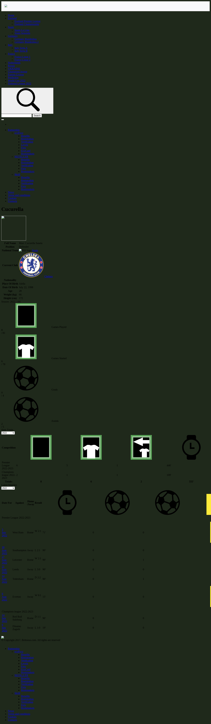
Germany (13, 36)
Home (11, 15)
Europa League (16, 74)
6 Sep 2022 (4, 627)
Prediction (13, 77)
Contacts (12, 201)
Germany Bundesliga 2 (27, 42)
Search (37, 115)
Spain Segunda (22, 33)
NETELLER (21, 156)
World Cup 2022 (16, 80)
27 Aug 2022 (4, 559)
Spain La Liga (22, 30)
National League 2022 (19, 83)
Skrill (17, 174)
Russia (11, 65)
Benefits (25, 135)
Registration (27, 138)
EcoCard (25, 150)
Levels (24, 144)
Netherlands (14, 62)
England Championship (27, 24)
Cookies (12, 198)
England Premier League (27, 21)
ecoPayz (19, 132)
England (12, 18)
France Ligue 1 (22, 56)
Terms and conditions (19, 195)
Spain (11, 27)
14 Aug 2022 (4, 579)
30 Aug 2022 (4, 550)
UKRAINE (14, 68)
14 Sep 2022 (4, 618)
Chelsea (48, 276)
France (11, 53)
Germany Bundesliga (26, 39)
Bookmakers (27, 153)
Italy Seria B (21, 50)
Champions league (17, 71)
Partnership (14, 130)
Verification (27, 141)
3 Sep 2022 (4, 532)
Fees (23, 147)
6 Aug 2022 (4, 596)
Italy (10, 44)
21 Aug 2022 (4, 569)
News (11, 192)
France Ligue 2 (22, 59)
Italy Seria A (21, 47)
